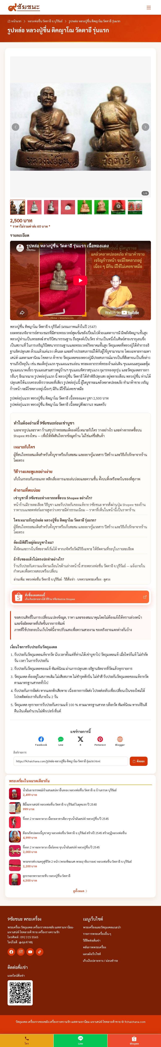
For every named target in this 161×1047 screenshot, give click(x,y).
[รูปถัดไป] (145, 127)
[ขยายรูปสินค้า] (80, 127)
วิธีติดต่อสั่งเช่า (91, 940)
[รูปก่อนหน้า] (15, 127)
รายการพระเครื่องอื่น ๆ (97, 934)
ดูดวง (107, 579)
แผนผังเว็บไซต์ (92, 954)
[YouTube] (30, 952)
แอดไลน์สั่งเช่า (16, 975)
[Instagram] (21, 952)
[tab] (17, 207)
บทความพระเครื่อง (89, 579)
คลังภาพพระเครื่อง (94, 947)
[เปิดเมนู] (148, 7)
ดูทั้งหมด (79, 891)
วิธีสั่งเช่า (69, 579)
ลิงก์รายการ (19, 752)
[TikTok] (39, 952)
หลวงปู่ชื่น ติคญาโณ (24, 326)
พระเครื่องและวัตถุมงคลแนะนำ (102, 927)
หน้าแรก (15, 21)
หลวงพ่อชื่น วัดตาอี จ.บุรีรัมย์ (45, 21)
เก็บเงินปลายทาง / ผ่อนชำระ (100, 960)
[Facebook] (11, 952)
